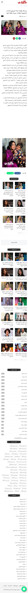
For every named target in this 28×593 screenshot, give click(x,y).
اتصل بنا (5, 586)
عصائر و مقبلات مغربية (22, 418)
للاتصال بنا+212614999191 (20, 438)
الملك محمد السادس (21, 462)
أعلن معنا (10, 586)
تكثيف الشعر (22, 475)
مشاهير (23, 491)
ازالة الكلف (15, 454)
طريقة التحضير (13, 483)
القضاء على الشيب (22, 459)
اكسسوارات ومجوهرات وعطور (19, 509)
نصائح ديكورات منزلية (20, 571)
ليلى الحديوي (8, 488)
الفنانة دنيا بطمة (9, 456)
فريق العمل (15, 586)
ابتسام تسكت (22, 448)
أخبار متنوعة (24, 377)
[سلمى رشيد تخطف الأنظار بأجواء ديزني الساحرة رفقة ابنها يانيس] (21, 347)
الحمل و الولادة (22, 511)
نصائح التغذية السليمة (20, 569)
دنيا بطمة (14, 478)
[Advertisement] (14, 122)
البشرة (7, 454)
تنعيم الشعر (5, 475)
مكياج (24, 564)
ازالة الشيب (13, 451)
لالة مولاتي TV (24, 393)
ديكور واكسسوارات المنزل (20, 542)
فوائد (10, 486)
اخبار (2, 16)
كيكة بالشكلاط (17, 488)
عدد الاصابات (22, 486)
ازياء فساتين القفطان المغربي (21, 415)
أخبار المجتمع (24, 373)
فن (15, 486)
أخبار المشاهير (24, 399)
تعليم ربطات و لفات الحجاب (19, 535)
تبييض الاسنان (22, 464)
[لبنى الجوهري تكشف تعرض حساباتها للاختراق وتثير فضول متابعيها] (20, 219)
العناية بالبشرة (24, 383)
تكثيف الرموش (14, 472)
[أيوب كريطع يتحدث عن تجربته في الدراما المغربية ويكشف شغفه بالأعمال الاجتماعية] (7, 332)
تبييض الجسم (22, 467)
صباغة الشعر (22, 483)
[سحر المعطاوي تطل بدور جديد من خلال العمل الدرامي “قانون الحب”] (7, 317)
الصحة (25, 402)
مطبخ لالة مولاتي (22, 562)
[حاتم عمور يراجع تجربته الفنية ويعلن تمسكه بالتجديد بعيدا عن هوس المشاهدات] (7, 301)
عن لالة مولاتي (22, 586)
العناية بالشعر (24, 389)
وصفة (17, 491)
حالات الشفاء (22, 478)
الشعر (24, 456)
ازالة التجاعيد (13, 448)
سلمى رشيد (6, 480)
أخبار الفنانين (22, 446)
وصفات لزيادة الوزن (23, 434)
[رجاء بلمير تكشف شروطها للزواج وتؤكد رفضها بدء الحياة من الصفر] (8, 219)
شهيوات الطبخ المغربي (22, 386)
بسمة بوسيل (11, 462)
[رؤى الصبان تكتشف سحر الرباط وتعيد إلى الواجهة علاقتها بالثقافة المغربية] (8, 185)
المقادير (13, 459)
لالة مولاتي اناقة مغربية (22, 412)
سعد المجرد (6, 478)
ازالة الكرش (23, 454)
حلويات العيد (24, 431)
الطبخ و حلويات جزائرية (20, 516)
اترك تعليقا (13, 242)
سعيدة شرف (14, 480)
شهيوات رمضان (24, 425)
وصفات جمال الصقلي (21, 574)
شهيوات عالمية (24, 421)
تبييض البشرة (13, 464)
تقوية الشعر (23, 472)
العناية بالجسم (24, 409)
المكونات (6, 459)
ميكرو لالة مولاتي (24, 380)
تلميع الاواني (14, 475)
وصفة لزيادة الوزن (8, 491)
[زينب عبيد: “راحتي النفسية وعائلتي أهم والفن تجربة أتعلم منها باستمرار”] (20, 203)
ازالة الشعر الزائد (22, 451)
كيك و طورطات (24, 405)
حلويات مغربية (24, 396)
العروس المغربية (22, 518)
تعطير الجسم (13, 470)
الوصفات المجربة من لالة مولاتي (19, 530)
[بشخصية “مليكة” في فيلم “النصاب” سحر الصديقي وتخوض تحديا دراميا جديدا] (8, 203)
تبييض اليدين (22, 470)
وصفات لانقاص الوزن (23, 428)
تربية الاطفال (22, 533)
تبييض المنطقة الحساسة (11, 467)
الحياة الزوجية (22, 514)
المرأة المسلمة (22, 528)
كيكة (24, 488)
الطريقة (17, 456)
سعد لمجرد (23, 480)
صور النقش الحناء (21, 552)
